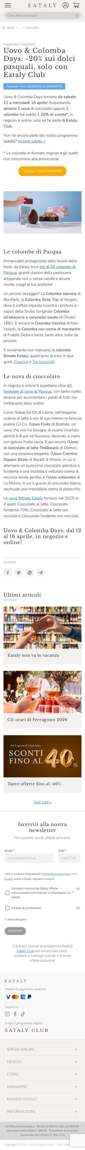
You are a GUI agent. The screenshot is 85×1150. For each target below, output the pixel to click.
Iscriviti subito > (32, 141)
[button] (65, 5)
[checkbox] (7, 892)
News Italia (32, 27)
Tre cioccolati (43, 361)
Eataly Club (25, 951)
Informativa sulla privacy (57, 874)
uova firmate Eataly (26, 498)
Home (10, 27)
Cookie (9, 879)
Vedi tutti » (42, 802)
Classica (21, 361)
